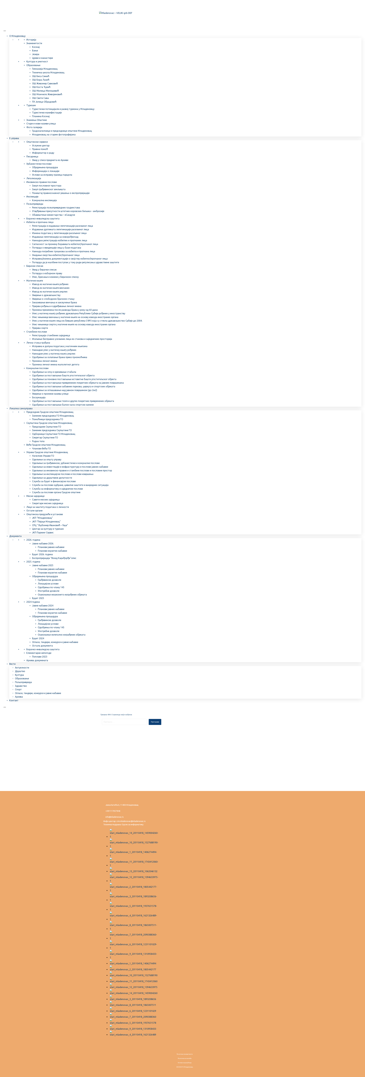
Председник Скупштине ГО (46, 426)
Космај (36, 47)
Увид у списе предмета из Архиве (50, 160)
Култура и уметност (37, 61)
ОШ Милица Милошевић (45, 90)
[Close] (5, 707)
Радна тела (38, 441)
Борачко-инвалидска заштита (42, 218)
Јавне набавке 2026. (43, 543)
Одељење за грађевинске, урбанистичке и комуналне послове (66, 463)
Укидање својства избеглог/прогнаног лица (56, 255)
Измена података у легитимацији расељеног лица (59, 233)
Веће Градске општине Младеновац (45, 444)
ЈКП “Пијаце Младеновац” (46, 521)
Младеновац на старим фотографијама (54, 134)
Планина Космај (41, 116)
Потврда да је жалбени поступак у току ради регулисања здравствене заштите (75, 262)
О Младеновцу (17, 36)
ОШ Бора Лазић (40, 79)
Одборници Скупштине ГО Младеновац (53, 434)
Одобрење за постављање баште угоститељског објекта (63, 375)
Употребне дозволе (48, 591)
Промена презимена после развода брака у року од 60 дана (65, 310)
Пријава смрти (40, 328)
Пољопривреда (34, 204)
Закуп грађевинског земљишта (48, 189)
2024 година (33, 602)
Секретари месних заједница (47, 503)
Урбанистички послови (38, 163)
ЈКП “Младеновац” (42, 518)
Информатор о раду (43, 152)
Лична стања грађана (38, 342)
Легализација (33, 178)
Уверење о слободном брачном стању (53, 299)
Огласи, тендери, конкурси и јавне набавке (55, 642)
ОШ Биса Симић (40, 76)
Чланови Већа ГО (41, 448)
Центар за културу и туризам (48, 529)
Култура (19, 675)
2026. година (33, 539)
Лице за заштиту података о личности (47, 507)
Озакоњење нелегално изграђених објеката (61, 634)
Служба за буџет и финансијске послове (54, 481)
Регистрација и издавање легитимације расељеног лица (62, 226)
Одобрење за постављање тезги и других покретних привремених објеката (73, 401)
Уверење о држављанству (46, 295)
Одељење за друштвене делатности (52, 477)
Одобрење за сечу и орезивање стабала (54, 372)
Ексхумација (38, 397)
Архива (19, 696)
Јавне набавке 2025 (42, 565)
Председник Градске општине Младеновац (49, 412)
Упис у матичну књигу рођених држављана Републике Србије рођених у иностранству (78, 313)
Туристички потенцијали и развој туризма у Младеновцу (63, 109)
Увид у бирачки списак (44, 269)
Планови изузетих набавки (52, 550)
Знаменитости (34, 43)
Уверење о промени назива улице (50, 393)
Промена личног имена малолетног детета (55, 364)
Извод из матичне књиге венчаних (50, 288)
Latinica (109, 4)
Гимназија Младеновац (45, 68)
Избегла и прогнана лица (39, 222)
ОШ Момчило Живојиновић (47, 94)
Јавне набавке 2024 (42, 605)
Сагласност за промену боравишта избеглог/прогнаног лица (65, 244)
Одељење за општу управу (46, 459)
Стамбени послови (36, 331)
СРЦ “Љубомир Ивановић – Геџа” (50, 525)
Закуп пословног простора (46, 185)
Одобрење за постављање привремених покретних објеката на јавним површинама (78, 382)
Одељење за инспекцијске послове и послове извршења (62, 474)
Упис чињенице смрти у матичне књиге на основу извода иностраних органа (73, 324)
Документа (15, 536)
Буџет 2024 (38, 638)
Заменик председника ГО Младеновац (53, 415)
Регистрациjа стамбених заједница (51, 335)
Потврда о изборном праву (47, 273)
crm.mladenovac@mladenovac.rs (131, 821)
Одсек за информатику (132, 824)
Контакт (13, 700)
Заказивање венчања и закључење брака (54, 302)
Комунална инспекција (44, 200)
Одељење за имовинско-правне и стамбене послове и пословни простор (72, 470)
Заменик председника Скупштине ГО (52, 430)
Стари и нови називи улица (41, 123)
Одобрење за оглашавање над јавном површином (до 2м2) (64, 390)
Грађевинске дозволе (49, 580)
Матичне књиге (34, 280)
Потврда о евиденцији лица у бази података (56, 247)
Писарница (32, 156)
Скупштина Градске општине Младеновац (49, 423)
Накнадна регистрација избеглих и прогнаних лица (59, 240)
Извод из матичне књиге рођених (50, 284)
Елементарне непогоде (38, 653)
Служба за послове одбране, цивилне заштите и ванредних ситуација (70, 485)
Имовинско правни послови (41, 182)
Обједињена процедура (45, 167)
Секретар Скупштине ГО (45, 437)
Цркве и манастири (42, 58)
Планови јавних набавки (51, 547)
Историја (31, 39)
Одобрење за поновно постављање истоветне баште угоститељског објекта (74, 379)
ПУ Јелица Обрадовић (44, 101)
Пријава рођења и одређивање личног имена (56, 306)
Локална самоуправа (21, 408)
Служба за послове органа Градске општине (56, 492)
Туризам (31, 105)
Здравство (21, 686)
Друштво (20, 671)
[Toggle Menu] (5, 30)
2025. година (33, 561)
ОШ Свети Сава (40, 98)
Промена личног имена (44, 361)
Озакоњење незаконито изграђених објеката (62, 594)
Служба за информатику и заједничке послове (57, 488)
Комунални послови (37, 368)
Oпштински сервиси (37, 142)
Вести (12, 664)
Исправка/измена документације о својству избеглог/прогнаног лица (70, 258)
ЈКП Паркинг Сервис (43, 532)
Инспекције (32, 196)
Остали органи (34, 510)
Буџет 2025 (38, 598)
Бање (35, 50)
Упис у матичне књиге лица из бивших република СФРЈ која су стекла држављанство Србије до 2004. (87, 320)
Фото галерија (34, 127)
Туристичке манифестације (47, 112)
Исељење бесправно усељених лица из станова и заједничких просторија (72, 339)
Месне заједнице (35, 496)
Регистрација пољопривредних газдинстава (56, 207)
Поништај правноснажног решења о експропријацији (61, 193)
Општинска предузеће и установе (44, 514)
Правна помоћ (40, 149)
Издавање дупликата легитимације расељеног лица (60, 229)
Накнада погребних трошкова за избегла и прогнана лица (63, 251)
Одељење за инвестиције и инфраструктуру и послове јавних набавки (70, 466)
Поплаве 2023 (39, 656)
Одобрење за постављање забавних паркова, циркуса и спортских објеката (73, 386)
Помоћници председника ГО (47, 419)
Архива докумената (37, 660)
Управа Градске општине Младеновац (47, 452)
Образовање (33, 65)
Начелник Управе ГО (43, 455)
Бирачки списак (34, 266)
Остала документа (42, 645)
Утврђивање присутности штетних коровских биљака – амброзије (68, 211)
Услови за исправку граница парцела (52, 174)
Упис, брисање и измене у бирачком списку (55, 277)
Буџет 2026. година (42, 554)
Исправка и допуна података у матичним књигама (59, 346)
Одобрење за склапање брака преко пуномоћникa (59, 357)
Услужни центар (40, 145)
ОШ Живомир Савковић (45, 83)
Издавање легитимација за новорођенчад (55, 237)
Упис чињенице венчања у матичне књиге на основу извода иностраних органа (75, 317)
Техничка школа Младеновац (48, 72)
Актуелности (22, 667)
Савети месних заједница (46, 499)
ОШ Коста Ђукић (41, 87)
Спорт (18, 689)
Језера (35, 54)
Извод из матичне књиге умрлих (49, 291)
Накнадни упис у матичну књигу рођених (54, 350)
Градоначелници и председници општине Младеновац (62, 131)
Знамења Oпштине (36, 120)
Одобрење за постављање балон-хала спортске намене (63, 404)
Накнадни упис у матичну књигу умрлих (53, 353)
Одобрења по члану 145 (51, 587)
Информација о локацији (45, 171)
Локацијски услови (48, 583)
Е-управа (14, 138)
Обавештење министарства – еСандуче (53, 215)
